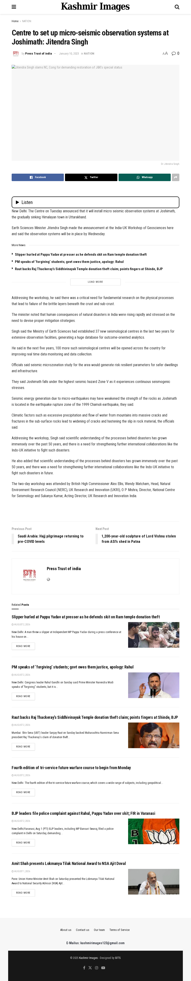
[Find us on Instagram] (96, 968)
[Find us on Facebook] (84, 968)
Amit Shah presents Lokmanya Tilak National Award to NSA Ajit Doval (69, 863)
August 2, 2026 (22, 624)
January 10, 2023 (69, 53)
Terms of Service (119, 930)
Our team (99, 930)
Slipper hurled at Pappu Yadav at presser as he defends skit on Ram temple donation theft (81, 254)
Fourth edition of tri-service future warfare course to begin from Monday (71, 767)
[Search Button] (177, 7)
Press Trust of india (38, 53)
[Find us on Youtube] (103, 968)
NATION (26, 21)
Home (15, 21)
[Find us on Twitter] (90, 968)
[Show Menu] (14, 7)
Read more (25, 646)
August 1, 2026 (22, 871)
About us (65, 930)
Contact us (82, 930)
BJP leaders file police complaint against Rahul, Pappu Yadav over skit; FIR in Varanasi (83, 813)
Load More (95, 281)
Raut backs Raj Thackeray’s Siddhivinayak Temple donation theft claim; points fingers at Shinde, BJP (89, 269)
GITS (117, 958)
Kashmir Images (88, 958)
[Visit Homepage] (95, 7)
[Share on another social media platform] (175, 177)
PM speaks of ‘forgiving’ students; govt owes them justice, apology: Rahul (69, 262)
